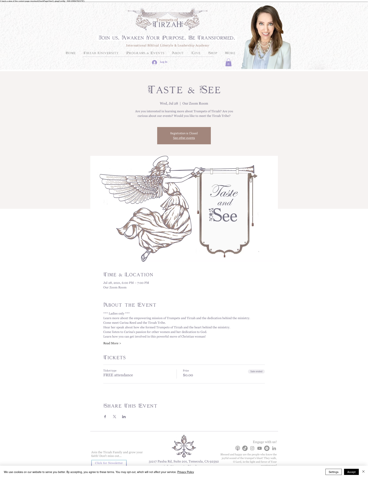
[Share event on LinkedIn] (124, 416)
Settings (333, 472)
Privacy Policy (185, 472)
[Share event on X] (114, 416)
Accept (351, 472)
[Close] (363, 472)
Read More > (112, 344)
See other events (184, 138)
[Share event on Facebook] (105, 416)
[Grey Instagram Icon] (252, 448)
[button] (228, 62)
